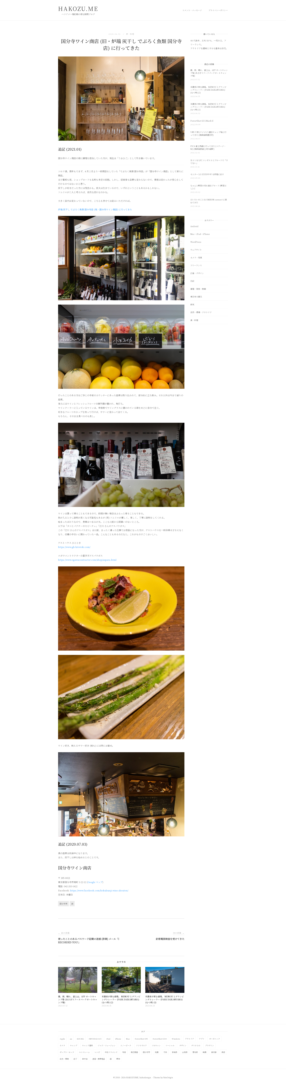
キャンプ (73, 1045)
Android (194, 226)
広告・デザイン (197, 273)
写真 (124, 1052)
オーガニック (214, 1038)
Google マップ (95, 882)
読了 (75, 1059)
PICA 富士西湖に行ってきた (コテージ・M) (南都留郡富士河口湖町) (208, 147)
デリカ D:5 (195, 1045)
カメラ (62, 1045)
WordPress (195, 242)
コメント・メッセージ (192, 10)
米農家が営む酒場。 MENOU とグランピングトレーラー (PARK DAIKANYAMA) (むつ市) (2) (208, 90)
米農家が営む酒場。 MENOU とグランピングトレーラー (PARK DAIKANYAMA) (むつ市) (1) (208, 107)
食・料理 (130, 34)
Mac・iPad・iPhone (200, 234)
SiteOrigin (168, 1077)
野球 (118, 1059)
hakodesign (145, 1077)
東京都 (214, 1052)
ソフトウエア (141, 1045)
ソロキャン (156, 1045)
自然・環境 (64, 1059)
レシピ (97, 1052)
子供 (165, 1052)
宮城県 (174, 1052)
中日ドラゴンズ (111, 1052)
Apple (62, 1038)
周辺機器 (134, 1052)
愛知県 (195, 1052)
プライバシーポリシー (218, 10)
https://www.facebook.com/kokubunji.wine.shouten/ (99, 890)
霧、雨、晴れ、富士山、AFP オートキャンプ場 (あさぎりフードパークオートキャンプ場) (209, 73)
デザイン (182, 1045)
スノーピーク (125, 1045)
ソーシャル (169, 1045)
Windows (176, 1038)
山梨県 (185, 1052)
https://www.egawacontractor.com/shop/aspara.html (87, 559)
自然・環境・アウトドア (201, 312)
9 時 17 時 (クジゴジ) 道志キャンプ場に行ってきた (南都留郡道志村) (208, 133)
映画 (204, 1052)
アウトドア (189, 1038)
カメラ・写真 (196, 257)
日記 (192, 281)
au (71, 1038)
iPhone (118, 1038)
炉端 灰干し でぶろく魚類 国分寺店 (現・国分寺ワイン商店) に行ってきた (95, 209)
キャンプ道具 (87, 1045)
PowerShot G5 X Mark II (201, 120)
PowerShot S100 (160, 1038)
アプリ (201, 1038)
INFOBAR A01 (95, 1038)
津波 (223, 1052)
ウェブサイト (196, 249)
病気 (192, 304)
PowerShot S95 (141, 1038)
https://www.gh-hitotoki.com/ (74, 547)
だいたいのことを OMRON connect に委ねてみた (208, 201)
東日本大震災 (196, 296)
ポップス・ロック (67, 1052)
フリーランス (196, 265)
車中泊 (84, 1059)
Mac (128, 1038)
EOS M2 (80, 1038)
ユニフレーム (84, 1052)
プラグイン (209, 1045)
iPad (108, 1038)
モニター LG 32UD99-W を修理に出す (207, 174)
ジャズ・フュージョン (106, 1045)
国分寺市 (63, 903)
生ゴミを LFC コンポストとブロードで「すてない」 (209, 162)
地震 (156, 1052)
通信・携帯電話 (98, 1059)
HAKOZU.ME (78, 8)
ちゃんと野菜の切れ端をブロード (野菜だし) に (208, 187)
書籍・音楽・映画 (198, 288)
